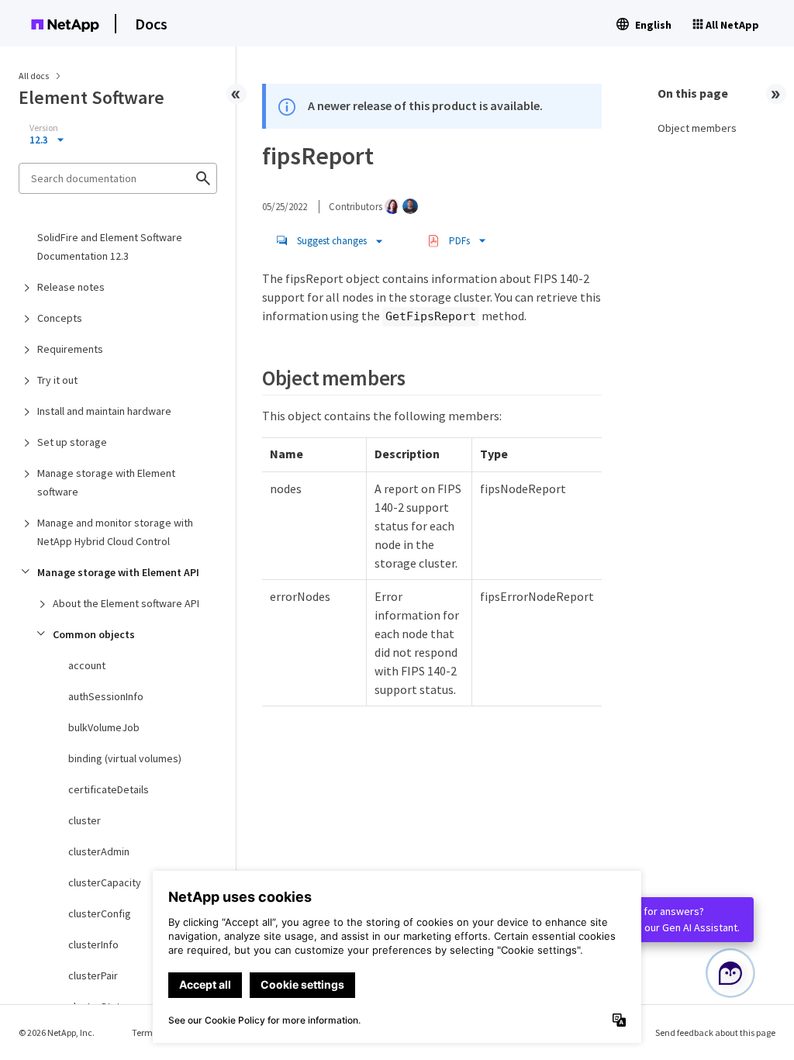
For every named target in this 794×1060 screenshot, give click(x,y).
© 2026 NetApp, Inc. (57, 1032)
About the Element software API (126, 603)
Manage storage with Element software (106, 482)
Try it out (57, 380)
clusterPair (93, 975)
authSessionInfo (105, 696)
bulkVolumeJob (104, 727)
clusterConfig (99, 913)
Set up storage (72, 442)
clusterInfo (93, 944)
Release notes (71, 287)
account (86, 665)
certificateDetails (108, 789)
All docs (34, 75)
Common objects (94, 634)
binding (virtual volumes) (124, 758)
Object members (697, 128)
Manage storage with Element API (118, 572)
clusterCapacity (104, 882)
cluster (84, 820)
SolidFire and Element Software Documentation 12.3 (109, 246)
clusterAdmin (98, 851)
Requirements (70, 349)
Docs (151, 23)
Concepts (59, 318)
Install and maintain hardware (104, 411)
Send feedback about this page (715, 1032)
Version (43, 128)
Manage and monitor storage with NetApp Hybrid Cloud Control (115, 532)
